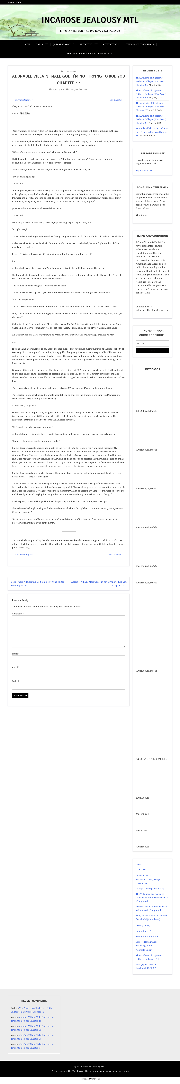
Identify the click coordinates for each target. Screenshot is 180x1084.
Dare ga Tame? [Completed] (150, 888)
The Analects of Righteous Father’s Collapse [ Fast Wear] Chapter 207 (151, 81)
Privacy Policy (89, 44)
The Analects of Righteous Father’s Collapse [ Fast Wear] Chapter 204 (151, 119)
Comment (18, 613)
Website (16, 681)
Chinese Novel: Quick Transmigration (89, 53)
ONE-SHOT (42, 44)
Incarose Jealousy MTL (90, 20)
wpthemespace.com (118, 1070)
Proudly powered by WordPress (67, 1070)
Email (15, 667)
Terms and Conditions (140, 44)
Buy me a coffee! (144, 170)
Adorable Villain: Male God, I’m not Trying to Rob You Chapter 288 (152, 132)
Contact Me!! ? (112, 44)
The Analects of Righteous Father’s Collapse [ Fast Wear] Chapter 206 (151, 94)
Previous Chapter (23, 99)
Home (27, 44)
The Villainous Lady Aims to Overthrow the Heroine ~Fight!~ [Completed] (152, 897)
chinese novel (70, 71)
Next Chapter (115, 99)
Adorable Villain (144, 949)
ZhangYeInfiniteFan (78, 89)
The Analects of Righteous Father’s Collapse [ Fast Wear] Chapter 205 (151, 106)
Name (15, 653)
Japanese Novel (62, 44)
